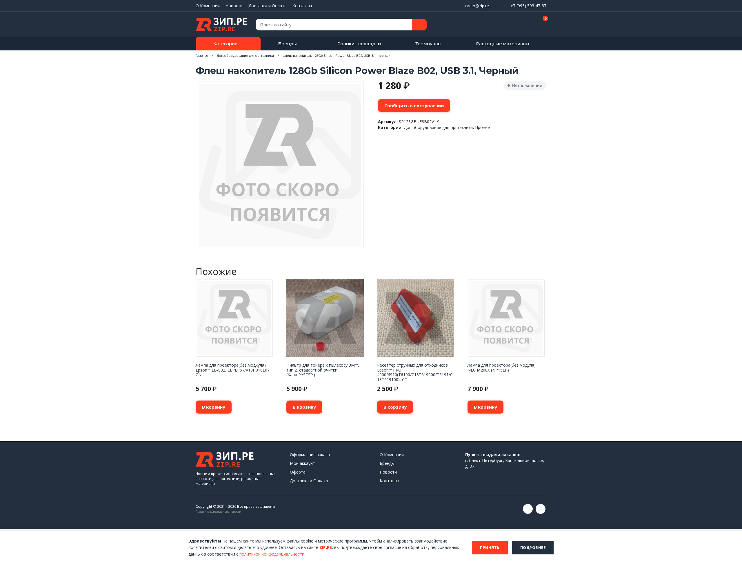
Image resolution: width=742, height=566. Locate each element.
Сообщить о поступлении (414, 105)
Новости (234, 5)
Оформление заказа (310, 454)
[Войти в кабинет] (521, 25)
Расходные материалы (502, 43)
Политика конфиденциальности (218, 511)
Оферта (297, 472)
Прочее (482, 127)
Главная (202, 55)
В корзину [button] (213, 407)
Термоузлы (428, 43)
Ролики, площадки (359, 43)
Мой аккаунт (302, 463)
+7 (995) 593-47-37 (528, 5)
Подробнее (533, 547)
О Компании (208, 5)
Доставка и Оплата (267, 5)
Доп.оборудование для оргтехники (245, 55)
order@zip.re (477, 5)
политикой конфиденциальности (271, 554)
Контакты (302, 5)
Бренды (287, 43)
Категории (225, 43)
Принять (490, 547)
